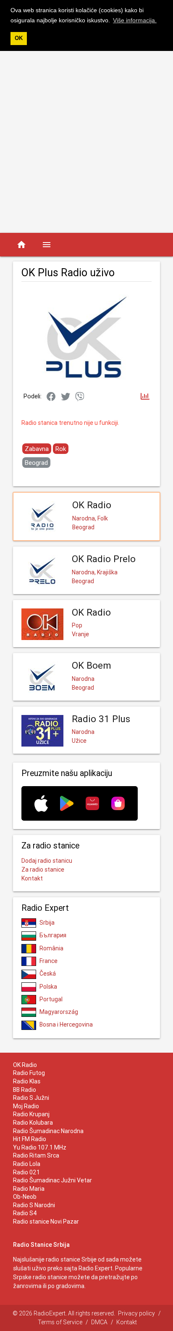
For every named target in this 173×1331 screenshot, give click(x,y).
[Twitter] (65, 397)
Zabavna (37, 449)
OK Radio (25, 1065)
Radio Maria (29, 1188)
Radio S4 (25, 1213)
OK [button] (19, 38)
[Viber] (79, 397)
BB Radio (24, 1090)
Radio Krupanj (31, 1114)
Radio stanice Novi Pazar (46, 1221)
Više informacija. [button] (135, 20)
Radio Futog (29, 1073)
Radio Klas (26, 1081)
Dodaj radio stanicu (46, 860)
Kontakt (32, 878)
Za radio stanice (42, 869)
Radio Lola (26, 1164)
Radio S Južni (31, 1098)
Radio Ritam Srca (36, 1155)
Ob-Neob (25, 1196)
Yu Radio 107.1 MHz (39, 1147)
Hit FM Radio (29, 1139)
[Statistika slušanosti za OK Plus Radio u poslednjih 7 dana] (145, 397)
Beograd (36, 463)
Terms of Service (60, 1322)
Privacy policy (136, 1313)
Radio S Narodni (34, 1205)
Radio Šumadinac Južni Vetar (52, 1180)
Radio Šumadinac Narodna (48, 1131)
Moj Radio (26, 1106)
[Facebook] (51, 397)
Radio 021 (26, 1172)
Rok (60, 449)
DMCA (99, 1322)
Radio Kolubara (33, 1122)
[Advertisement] (86, 142)
